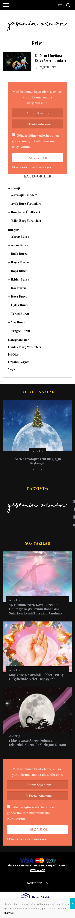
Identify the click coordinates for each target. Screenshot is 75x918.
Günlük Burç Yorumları (24, 347)
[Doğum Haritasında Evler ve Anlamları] (17, 61)
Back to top (34, 883)
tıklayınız (9, 912)
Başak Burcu (20, 262)
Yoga (11, 369)
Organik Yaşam (18, 361)
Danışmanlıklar (18, 339)
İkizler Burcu (20, 279)
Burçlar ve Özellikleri (25, 212)
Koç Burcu (18, 288)
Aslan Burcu (19, 245)
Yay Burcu (18, 322)
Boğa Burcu (19, 270)
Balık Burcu (19, 253)
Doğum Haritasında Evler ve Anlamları (52, 58)
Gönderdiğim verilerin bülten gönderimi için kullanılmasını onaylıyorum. (35, 141)
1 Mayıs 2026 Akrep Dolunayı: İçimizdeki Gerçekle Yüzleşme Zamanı (37, 742)
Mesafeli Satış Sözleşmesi (50, 865)
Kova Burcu (19, 296)
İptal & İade (37, 870)
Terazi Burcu (20, 313)
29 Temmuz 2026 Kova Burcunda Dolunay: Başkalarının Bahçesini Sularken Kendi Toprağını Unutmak (35, 609)
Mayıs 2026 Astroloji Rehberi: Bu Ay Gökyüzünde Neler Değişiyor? (36, 677)
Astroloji (14, 188)
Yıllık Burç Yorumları (26, 220)
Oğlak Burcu (20, 305)
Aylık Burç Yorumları (26, 203)
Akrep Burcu (20, 236)
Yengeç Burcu (20, 330)
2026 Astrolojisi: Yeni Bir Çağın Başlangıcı (37, 461)
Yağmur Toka (47, 67)
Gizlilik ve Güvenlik (20, 865)
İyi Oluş (13, 354)
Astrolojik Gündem (24, 194)
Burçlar (13, 229)
